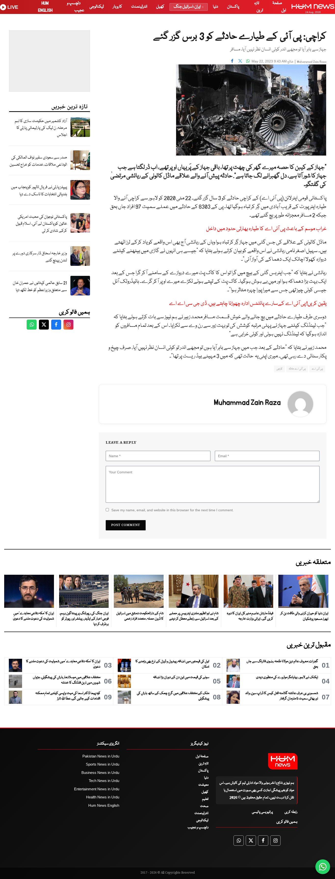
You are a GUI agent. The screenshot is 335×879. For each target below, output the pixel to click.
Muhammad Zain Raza (311, 62)
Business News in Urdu (100, 772)
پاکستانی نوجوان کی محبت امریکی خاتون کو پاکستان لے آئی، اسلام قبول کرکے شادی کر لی (41, 224)
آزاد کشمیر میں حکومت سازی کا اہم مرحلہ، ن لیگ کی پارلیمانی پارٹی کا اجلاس (41, 128)
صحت (204, 806)
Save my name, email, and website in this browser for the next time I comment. (172, 510)
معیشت (203, 785)
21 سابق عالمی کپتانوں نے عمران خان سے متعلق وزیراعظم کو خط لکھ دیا (40, 286)
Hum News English (103, 805)
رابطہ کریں (290, 812)
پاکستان (233, 7)
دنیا (215, 7)
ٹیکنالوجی (97, 7)
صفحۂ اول (202, 756)
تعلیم (205, 799)
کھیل (160, 7)
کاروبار (117, 7)
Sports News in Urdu (102, 764)
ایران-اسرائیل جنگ (187, 7)
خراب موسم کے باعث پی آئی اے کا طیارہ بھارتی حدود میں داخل (266, 229)
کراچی (279, 369)
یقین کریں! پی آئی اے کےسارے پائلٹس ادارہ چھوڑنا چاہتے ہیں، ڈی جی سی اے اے (247, 304)
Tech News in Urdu (104, 781)
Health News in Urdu (102, 797)
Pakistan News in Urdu (100, 756)
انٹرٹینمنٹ (139, 7)
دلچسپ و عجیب (198, 827)
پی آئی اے (317, 369)
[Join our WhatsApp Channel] (322, 866)
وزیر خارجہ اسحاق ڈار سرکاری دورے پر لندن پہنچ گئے (40, 257)
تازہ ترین (203, 763)
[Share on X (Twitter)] (240, 60)
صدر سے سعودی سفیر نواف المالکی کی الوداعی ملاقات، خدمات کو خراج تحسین (38, 161)
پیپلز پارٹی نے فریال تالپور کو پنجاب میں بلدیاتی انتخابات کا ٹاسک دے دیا (39, 190)
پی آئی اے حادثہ (297, 369)
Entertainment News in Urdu (96, 789)
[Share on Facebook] (232, 60)
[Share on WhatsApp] (248, 60)
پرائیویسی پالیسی (262, 812)
